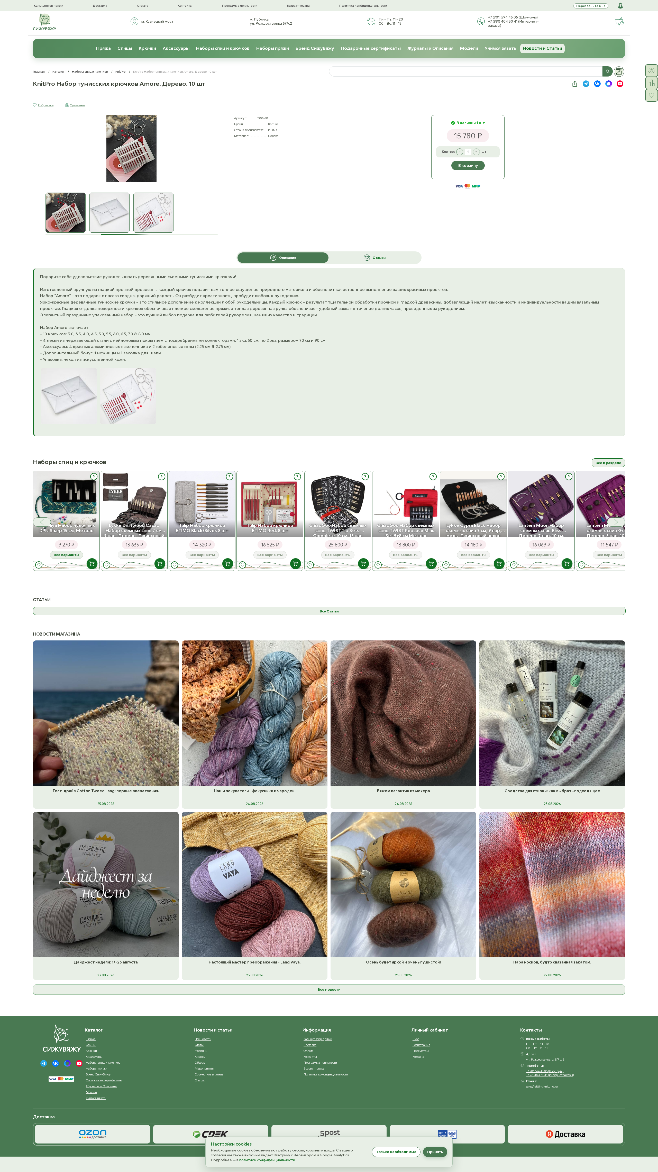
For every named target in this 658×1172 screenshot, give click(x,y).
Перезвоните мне (591, 5)
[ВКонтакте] (55, 1063)
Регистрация (421, 1044)
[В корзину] (92, 563)
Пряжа (103, 48)
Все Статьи (329, 611)
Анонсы (200, 1056)
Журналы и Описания (430, 48)
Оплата (142, 5)
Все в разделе (608, 463)
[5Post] (329, 1134)
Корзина (418, 1056)
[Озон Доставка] (92, 1134)
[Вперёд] (616, 522)
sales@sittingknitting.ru (542, 1086)
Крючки (147, 48)
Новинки (201, 1050)
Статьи (199, 1044)
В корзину (468, 165)
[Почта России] (447, 1134)
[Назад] (42, 522)
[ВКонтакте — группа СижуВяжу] (597, 84)
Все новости (329, 989)
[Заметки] (619, 72)
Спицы (124, 48)
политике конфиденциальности (267, 1160)
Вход (416, 1039)
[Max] (67, 1063)
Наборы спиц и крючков (223, 48)
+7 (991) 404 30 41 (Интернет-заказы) (513, 23)
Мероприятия (205, 1068)
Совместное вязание (209, 1074)
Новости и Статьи (542, 48)
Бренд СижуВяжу (315, 48)
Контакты (185, 5)
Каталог (58, 71)
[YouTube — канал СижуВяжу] (620, 84)
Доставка (100, 5)
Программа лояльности (239, 5)
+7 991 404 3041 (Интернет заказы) (550, 1074)
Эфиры (200, 1080)
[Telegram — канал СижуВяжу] (586, 84)
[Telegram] (43, 1063)
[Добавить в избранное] (38, 565)
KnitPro (120, 71)
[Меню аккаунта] (620, 5)
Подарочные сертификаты (371, 48)
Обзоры (200, 1062)
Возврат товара (298, 5)
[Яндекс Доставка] (565, 1134)
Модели (469, 48)
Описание (287, 258)
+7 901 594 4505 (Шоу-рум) (544, 1071)
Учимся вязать (500, 48)
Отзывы (379, 258)
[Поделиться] (575, 84)
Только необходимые (396, 1152)
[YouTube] (79, 1063)
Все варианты (66, 555)
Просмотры (421, 1050)
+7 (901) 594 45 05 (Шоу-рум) (513, 17)
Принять (435, 1152)
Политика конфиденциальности (363, 5)
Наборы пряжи (272, 48)
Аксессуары (176, 48)
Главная (39, 71)
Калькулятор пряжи (48, 5)
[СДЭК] (210, 1134)
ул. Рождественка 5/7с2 (271, 23)
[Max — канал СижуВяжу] (609, 84)
